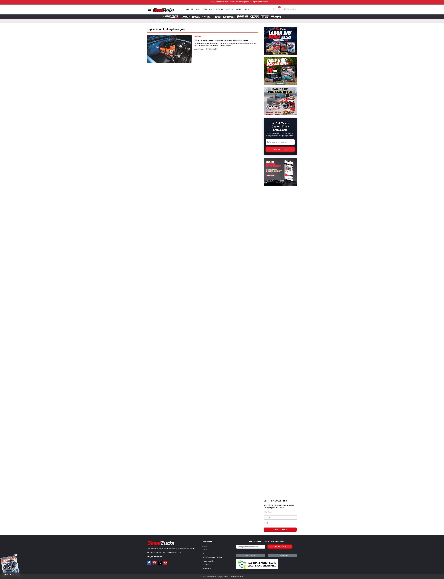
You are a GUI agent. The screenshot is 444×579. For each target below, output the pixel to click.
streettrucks (199, 49)
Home (149, 21)
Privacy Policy (206, 568)
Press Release (206, 565)
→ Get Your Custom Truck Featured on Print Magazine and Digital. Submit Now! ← (209, 2)
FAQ (203, 553)
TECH (197, 9)
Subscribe (229, 9)
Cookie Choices (282, 555)
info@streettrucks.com (154, 557)
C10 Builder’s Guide (216, 9)
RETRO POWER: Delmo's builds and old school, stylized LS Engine (221, 40)
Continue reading (225, 46)
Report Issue (250, 555)
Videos (238, 9)
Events (204, 9)
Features (189, 9)
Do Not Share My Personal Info (212, 557)
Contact (204, 550)
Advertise (205, 546)
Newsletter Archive (208, 561)
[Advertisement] (281, 481)
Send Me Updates (280, 149)
